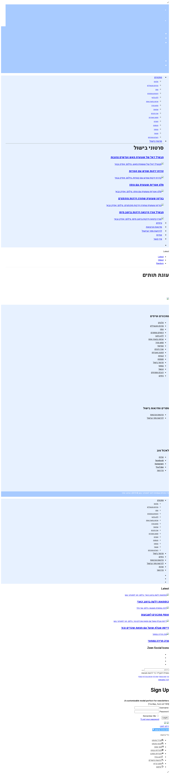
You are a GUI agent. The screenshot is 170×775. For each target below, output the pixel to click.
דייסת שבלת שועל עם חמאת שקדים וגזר (145, 628)
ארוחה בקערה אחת (152, 101)
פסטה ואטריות (153, 117)
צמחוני (156, 129)
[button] (160, 729)
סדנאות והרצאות (154, 227)
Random (160, 263)
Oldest (161, 260)
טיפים (159, 223)
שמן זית (155, 676)
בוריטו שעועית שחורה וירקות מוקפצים (141, 198)
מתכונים (158, 77)
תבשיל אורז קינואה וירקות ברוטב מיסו (141, 212)
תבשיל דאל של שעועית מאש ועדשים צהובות (137, 157)
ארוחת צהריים (147, 676)
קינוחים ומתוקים (152, 93)
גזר (168, 676)
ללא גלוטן (155, 97)
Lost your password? (149, 719)
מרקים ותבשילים (152, 85)
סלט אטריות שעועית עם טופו (146, 185)
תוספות (155, 125)
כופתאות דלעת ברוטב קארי (153, 602)
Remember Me (149, 716)
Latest (161, 256)
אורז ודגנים (154, 113)
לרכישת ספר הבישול (152, 231)
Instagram (159, 463)
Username (164, 707)
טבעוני (156, 133)
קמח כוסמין (162, 676)
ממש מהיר (154, 105)
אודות (159, 235)
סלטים (156, 81)
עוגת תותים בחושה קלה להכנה (143, 287)
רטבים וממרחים (153, 137)
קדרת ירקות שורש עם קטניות (146, 171)
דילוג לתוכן (164, 726)
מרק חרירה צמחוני (158, 641)
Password (164, 711)
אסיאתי (155, 109)
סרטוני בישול (155, 141)
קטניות (156, 121)
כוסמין (140, 676)
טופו (156, 89)
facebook (159, 460)
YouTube (160, 467)
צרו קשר (158, 239)
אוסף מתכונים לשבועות (155, 615)
